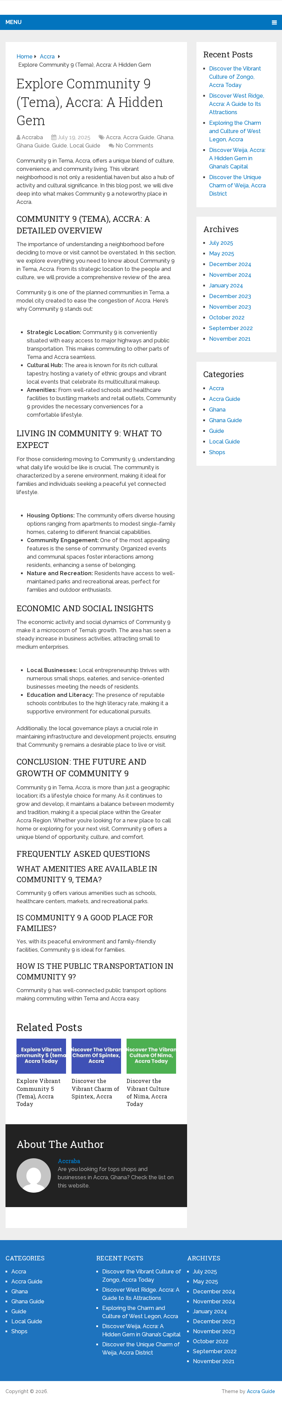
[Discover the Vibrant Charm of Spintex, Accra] (96, 1056)
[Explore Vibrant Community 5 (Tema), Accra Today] (41, 1056)
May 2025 (221, 253)
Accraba (32, 137)
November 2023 (230, 307)
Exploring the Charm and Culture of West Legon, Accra (235, 131)
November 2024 (230, 275)
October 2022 (227, 317)
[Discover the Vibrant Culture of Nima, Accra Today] (151, 1056)
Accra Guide (138, 137)
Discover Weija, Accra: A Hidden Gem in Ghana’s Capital (237, 158)
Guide (59, 145)
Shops (217, 452)
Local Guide (84, 145)
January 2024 (226, 285)
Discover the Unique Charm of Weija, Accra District (237, 185)
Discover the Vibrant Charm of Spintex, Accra (95, 1088)
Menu (14, 22)
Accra (113, 137)
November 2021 (230, 339)
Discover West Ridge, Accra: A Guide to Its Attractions (236, 104)
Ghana (165, 137)
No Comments (134, 145)
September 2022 (231, 328)
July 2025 (221, 243)
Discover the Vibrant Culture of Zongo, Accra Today (235, 76)
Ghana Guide (33, 145)
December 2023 (230, 296)
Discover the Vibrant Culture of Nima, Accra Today (148, 1092)
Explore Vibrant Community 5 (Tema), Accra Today (39, 1092)
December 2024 (230, 264)
